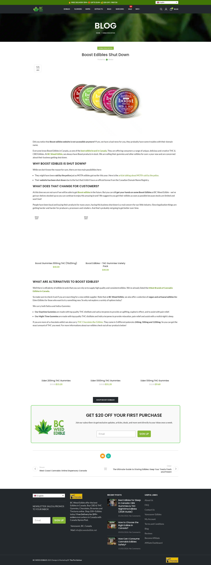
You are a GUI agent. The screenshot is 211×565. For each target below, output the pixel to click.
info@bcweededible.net (86, 530)
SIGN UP (144, 434)
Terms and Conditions (154, 524)
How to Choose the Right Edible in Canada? (128, 525)
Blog (147, 528)
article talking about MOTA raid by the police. (138, 175)
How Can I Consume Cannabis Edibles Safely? (129, 541)
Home (98, 33)
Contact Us (150, 509)
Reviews (148, 533)
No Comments (135, 516)
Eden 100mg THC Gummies (155, 380)
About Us (149, 500)
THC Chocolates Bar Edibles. (90, 322)
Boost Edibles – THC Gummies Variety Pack (105, 265)
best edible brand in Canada (94, 150)
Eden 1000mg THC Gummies (105, 380)
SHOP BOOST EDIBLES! (105, 400)
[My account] (166, 9)
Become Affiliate (152, 538)
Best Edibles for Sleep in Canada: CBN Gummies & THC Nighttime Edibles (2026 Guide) (129, 506)
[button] (167, 2)
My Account (150, 519)
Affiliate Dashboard (154, 543)
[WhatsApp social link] (108, 456)
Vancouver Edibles (153, 514)
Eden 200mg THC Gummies (56, 380)
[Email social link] (102, 456)
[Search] (161, 9)
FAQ (147, 505)
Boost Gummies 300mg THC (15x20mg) (56, 263)
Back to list (105, 468)
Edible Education (109, 33)
